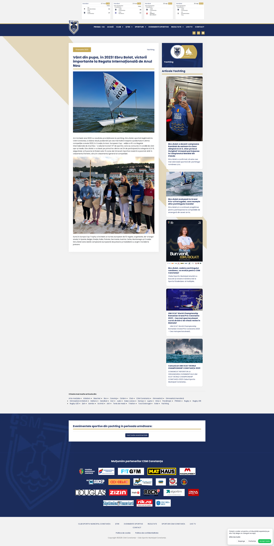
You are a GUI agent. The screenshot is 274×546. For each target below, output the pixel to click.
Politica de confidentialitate (146, 533)
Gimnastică (158, 398)
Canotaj (113, 398)
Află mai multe (234, 537)
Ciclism (123, 398)
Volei (156, 403)
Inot (112, 401)
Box (105, 398)
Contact (199, 27)
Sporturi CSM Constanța (173, 524)
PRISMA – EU (99, 27)
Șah (83, 403)
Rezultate (176, 27)
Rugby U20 (74, 403)
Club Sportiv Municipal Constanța (94, 524)
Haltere (93, 401)
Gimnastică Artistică (78, 401)
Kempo (141, 401)
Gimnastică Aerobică (175, 398)
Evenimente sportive (159, 27)
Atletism (86, 398)
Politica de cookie (123, 533)
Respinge (241, 541)
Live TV (189, 27)
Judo (119, 401)
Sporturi (139, 27)
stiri (108, 403)
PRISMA (178, 401)
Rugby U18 (197, 401)
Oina (157, 401)
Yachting (150, 49)
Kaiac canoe (129, 401)
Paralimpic (166, 401)
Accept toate (265, 541)
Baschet (97, 398)
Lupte (149, 401)
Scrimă (101, 403)
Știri (128, 27)
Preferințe (252, 541)
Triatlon (132, 403)
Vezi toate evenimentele (137, 435)
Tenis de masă (119, 403)
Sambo (91, 403)
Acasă (110, 27)
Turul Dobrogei (144, 403)
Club (118, 27)
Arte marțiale (74, 398)
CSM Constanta (143, 398)
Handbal (85, 3)
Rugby (186, 401)
